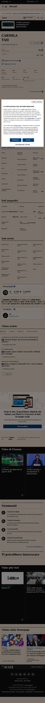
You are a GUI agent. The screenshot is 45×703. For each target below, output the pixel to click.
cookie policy (30, 118)
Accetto (28, 140)
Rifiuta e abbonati (36, 101)
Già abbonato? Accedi (22, 144)
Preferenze (15, 140)
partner (21, 127)
